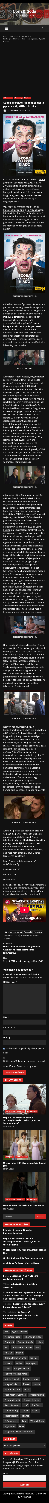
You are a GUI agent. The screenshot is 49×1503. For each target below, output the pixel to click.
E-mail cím (9, 1027)
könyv (7, 1368)
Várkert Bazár (37, 1421)
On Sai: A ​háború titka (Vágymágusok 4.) (23, 1258)
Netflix (37, 1384)
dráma (40, 1342)
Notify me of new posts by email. (21, 1066)
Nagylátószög (32, 1111)
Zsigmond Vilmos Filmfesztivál (19, 1431)
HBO (37, 1347)
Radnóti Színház (31, 1400)
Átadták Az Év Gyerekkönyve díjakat (21, 1263)
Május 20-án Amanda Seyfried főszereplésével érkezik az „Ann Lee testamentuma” (24, 1099)
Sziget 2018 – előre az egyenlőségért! (23, 960)
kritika (19, 1363)
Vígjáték (27, 98)
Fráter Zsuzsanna (12, 1276)
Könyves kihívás (22, 1368)
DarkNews (41, 1493)
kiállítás (34, 1357)
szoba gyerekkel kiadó (30, 935)
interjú (19, 1352)
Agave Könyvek (19, 1331)
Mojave (6, 414)
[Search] (42, 28)
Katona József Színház (15, 1357)
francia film (8, 935)
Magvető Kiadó (12, 1384)
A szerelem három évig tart (22, 397)
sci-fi (26, 1405)
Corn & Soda (24, 11)
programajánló (36, 1394)
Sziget (35, 1410)
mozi (17, 935)
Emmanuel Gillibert (12, 219)
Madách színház (31, 1379)
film (6, 1347)
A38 (6, 1331)
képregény (31, 1363)
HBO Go (8, 1352)
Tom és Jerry (19, 748)
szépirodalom (11, 1415)
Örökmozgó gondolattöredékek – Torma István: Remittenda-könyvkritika (20, 1315)
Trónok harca (11, 1421)
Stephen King (11, 1410)
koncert (8, 1363)
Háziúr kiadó (33, 379)
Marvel (26, 1384)
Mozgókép (18, 98)
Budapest (9, 1342)
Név (6, 1017)
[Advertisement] (24, 68)
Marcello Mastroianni (13, 209)
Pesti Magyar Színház (15, 1394)
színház (25, 1415)
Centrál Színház (25, 1342)
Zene (21, 1426)
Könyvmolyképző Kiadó (16, 1373)
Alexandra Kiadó (12, 1336)
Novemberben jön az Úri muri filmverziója (24, 1187)
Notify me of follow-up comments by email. (24, 1061)
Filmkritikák (8, 98)
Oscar (27, 1389)
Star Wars (36, 1405)
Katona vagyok (36, 398)
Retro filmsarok (12, 1405)
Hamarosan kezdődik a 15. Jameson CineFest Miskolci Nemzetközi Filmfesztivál (21, 948)
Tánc (24, 1421)
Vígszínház (10, 1426)
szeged (25, 1410)
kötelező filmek (12, 1379)
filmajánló (28, 932)
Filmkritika (38, 932)
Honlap (6, 1037)
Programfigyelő (12, 1400)
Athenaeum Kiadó (33, 1336)
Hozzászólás (10, 981)
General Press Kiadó (22, 1347)
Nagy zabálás (33, 209)
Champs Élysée (27, 542)
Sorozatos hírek (21, 1157)
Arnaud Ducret (16, 932)
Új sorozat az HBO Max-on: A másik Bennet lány (24, 1145)
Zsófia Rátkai (13, 110)
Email (5, 1473)
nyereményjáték (12, 1389)
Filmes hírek (10, 1111)
